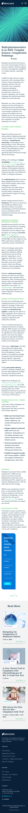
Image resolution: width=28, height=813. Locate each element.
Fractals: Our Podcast (10, 774)
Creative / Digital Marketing (12, 759)
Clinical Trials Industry (9, 662)
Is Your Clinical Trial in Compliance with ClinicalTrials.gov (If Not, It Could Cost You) (14, 672)
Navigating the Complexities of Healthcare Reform (11, 634)
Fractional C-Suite (8, 756)
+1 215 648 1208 (7, 793)
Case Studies (6, 777)
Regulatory (8, 701)
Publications (6, 780)
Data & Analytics (8, 761)
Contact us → (7, 796)
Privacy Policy (14, 810)
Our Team (5, 771)
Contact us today (11, 499)
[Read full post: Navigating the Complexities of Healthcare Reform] (14, 619)
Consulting (6, 750)
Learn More (19, 641)
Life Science (8, 626)
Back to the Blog (8, 10)
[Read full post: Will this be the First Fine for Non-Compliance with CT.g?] (14, 695)
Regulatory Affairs (8, 753)
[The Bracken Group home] (8, 734)
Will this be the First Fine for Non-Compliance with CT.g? (13, 709)
